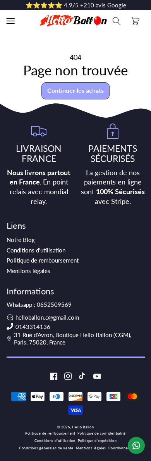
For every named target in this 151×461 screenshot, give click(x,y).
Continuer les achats (75, 90)
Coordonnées (120, 448)
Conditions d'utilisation (36, 250)
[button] (10, 21)
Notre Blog (21, 239)
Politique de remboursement (43, 260)
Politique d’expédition (97, 440)
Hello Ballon (83, 427)
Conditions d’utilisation (55, 440)
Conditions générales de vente (46, 448)
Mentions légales (28, 270)
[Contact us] (136, 445)
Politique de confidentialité (101, 433)
